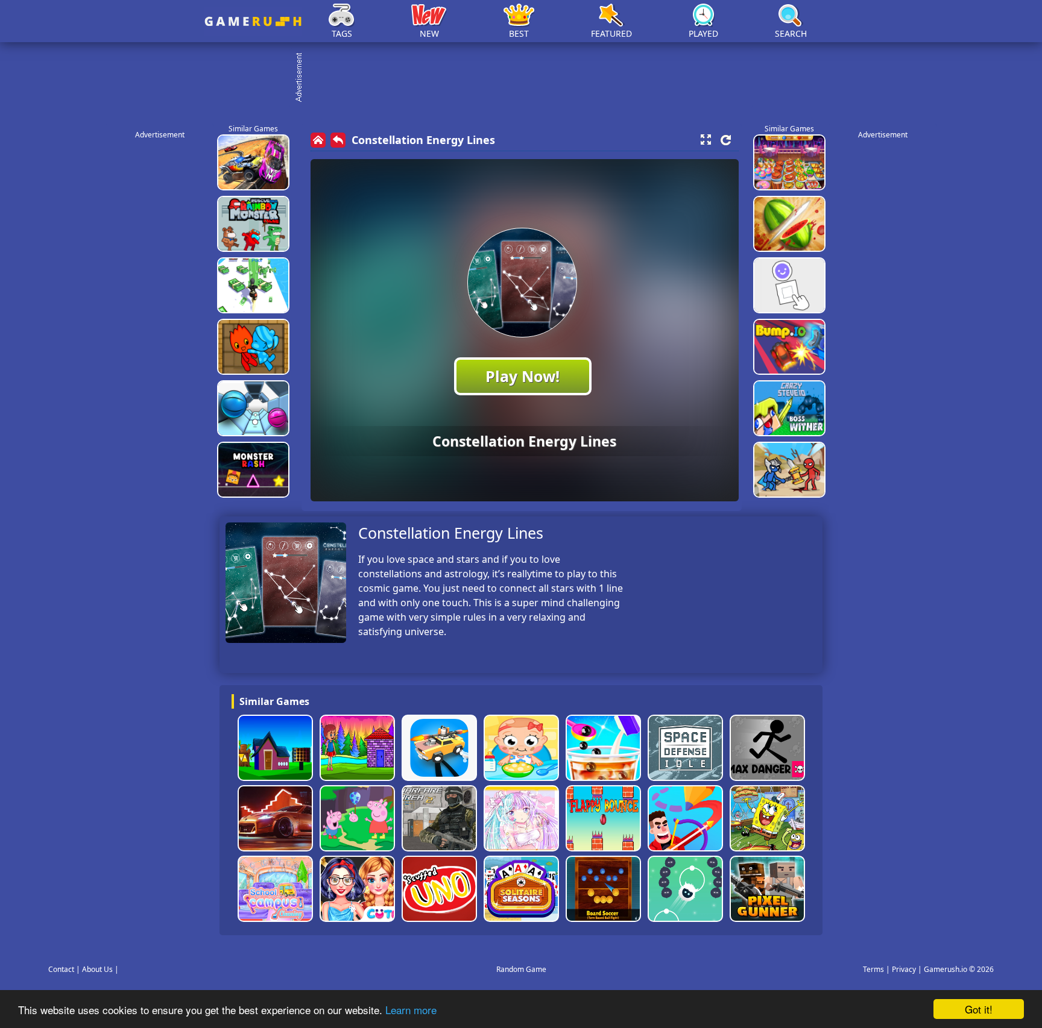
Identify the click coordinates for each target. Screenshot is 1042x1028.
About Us (97, 969)
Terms (873, 969)
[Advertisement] (527, 78)
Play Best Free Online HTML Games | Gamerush (253, 21)
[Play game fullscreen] (705, 139)
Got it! (979, 1009)
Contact (61, 969)
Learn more (411, 1009)
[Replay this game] (726, 140)
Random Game (521, 969)
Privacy (904, 969)
